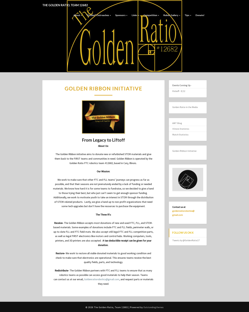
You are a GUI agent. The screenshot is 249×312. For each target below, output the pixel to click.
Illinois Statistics (180, 128)
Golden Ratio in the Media (185, 107)
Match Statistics (180, 134)
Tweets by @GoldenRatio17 (186, 240)
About (77, 15)
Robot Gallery (171, 15)
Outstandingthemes (153, 307)
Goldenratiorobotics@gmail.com (101, 279)
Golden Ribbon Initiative (184, 150)
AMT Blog (177, 123)
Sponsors (120, 15)
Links (135, 15)
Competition (151, 15)
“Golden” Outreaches (98, 15)
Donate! (200, 15)
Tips (187, 15)
